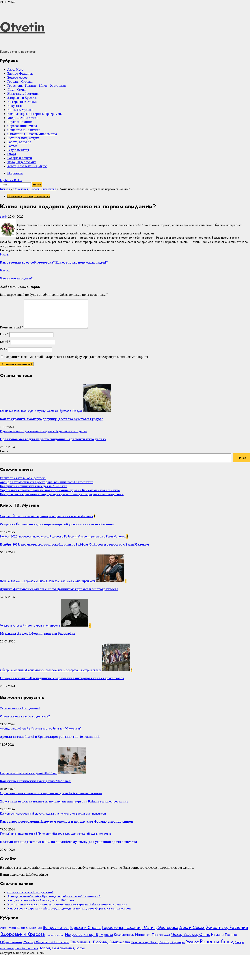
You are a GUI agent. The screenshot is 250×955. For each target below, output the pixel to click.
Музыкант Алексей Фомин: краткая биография (30, 625)
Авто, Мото (15, 69)
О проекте (15, 173)
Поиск (4, 451)
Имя (4, 334)
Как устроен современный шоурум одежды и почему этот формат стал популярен (62, 494)
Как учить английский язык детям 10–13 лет (33, 486)
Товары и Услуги (19, 158)
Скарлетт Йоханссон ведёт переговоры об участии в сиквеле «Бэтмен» (46, 516)
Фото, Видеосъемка (21, 162)
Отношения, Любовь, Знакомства (32, 134)
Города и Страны (20, 82)
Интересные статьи (22, 102)
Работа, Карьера (19, 142)
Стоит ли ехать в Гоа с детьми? (23, 478)
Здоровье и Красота (22, 98)
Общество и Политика (23, 130)
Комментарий (11, 327)
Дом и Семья (16, 90)
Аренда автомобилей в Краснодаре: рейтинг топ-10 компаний (46, 482)
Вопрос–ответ (17, 78)
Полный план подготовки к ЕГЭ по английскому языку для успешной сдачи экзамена (55, 834)
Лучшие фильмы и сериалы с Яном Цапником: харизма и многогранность (48, 581)
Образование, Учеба (22, 126)
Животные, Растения (23, 94)
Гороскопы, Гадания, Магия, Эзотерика (36, 86)
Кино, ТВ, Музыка (20, 110)
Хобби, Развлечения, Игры (27, 166)
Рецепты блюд (18, 150)
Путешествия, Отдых (23, 138)
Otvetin (22, 26)
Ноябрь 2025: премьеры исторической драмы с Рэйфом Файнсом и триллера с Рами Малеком (63, 536)
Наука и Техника (20, 122)
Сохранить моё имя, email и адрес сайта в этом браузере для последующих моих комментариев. (76, 357)
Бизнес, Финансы (20, 74)
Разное (12, 146)
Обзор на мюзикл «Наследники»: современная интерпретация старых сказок (50, 670)
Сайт (3, 349)
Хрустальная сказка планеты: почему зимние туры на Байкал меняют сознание (60, 490)
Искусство (15, 106)
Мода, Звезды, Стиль (22, 118)
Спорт (11, 154)
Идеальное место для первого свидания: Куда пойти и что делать (43, 431)
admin (4, 217)
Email (5, 342)
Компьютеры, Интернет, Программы (34, 114)
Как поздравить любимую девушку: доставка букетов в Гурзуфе (41, 411)
